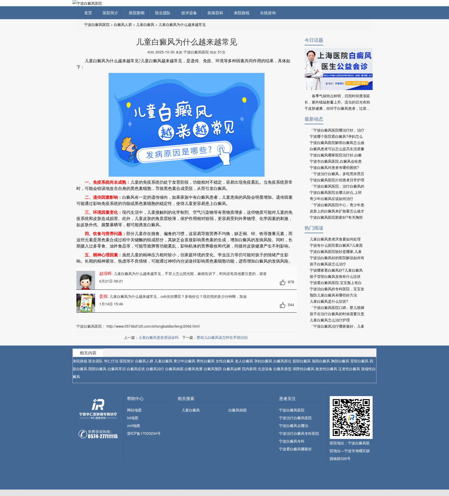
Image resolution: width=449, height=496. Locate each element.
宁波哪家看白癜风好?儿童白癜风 (336, 270)
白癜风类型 (282, 368)
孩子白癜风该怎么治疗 (328, 263)
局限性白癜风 (303, 368)
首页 (88, 12)
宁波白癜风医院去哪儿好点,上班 (336, 192)
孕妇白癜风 (263, 360)
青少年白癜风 (184, 360)
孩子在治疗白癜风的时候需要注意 (337, 313)
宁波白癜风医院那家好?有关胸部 (336, 217)
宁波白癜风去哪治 (293, 425)
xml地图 (133, 425)
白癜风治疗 (155, 368)
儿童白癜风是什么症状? (329, 301)
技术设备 (188, 12)
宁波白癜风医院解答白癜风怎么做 (337, 142)
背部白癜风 (359, 360)
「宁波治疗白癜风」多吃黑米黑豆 (337, 173)
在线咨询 (267, 12)
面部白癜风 (302, 360)
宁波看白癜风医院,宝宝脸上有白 (336, 282)
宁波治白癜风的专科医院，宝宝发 (337, 288)
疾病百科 (214, 12)
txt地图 (132, 417)
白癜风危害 (193, 368)
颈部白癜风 (321, 360)
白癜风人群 (123, 24)
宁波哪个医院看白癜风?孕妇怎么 (336, 136)
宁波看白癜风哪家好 (295, 448)
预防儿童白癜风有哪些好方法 (333, 295)
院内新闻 (249, 368)
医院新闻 (135, 12)
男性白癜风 (205, 360)
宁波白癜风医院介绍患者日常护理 (337, 179)
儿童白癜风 (145, 24)
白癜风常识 (117, 368)
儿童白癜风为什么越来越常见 (182, 24)
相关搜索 (186, 398)
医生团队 (162, 12)
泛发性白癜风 (349, 368)
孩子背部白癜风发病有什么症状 (335, 276)
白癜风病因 (174, 368)
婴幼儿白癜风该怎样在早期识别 (222, 337)
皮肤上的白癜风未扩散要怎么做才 (337, 210)
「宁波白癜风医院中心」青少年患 (337, 204)
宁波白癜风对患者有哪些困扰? (334, 167)
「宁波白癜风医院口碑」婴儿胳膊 (337, 307)
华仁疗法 (111, 360)
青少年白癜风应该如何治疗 (331, 198)
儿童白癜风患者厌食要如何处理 (335, 239)
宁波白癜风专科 (292, 441)
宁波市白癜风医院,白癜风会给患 (336, 161)
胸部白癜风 (340, 360)
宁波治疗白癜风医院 (295, 417)
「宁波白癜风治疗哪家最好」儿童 (337, 326)
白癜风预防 (213, 368)
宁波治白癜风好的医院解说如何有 (337, 257)
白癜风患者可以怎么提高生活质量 (337, 148)
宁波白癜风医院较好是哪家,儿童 (336, 251)
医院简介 (109, 12)
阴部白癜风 (97, 368)
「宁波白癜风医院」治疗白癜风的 (337, 186)
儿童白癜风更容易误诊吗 (158, 337)
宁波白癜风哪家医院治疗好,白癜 (336, 154)
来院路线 (240, 12)
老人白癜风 (244, 360)
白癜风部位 (282, 360)
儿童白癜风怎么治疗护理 (330, 319)
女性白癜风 (225, 360)
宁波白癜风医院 (97, 24)
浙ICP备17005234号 (144, 433)
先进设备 (265, 368)
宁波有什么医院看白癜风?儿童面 (336, 245)
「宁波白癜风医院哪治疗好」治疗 (337, 130)
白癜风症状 (136, 368)
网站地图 (134, 409)
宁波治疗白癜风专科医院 (299, 433)
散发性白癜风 (326, 368)
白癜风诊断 (232, 368)
